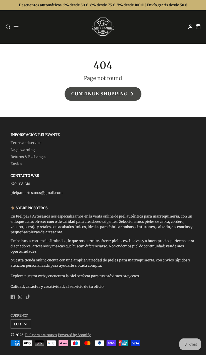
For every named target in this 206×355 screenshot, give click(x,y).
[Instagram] (20, 297)
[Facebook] (13, 297)
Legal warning (23, 150)
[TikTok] (27, 297)
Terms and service (26, 142)
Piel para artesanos (41, 335)
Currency (19, 315)
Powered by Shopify (74, 335)
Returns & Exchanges (28, 157)
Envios (16, 164)
